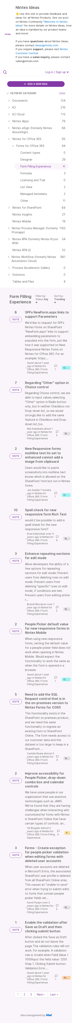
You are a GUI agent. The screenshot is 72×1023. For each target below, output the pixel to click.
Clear (62, 93)
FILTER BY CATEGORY (23, 93)
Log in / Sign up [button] (56, 72)
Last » (54, 994)
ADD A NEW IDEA (37, 83)
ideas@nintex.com (46, 45)
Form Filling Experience (37, 371)
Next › (41, 994)
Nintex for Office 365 (36, 368)
